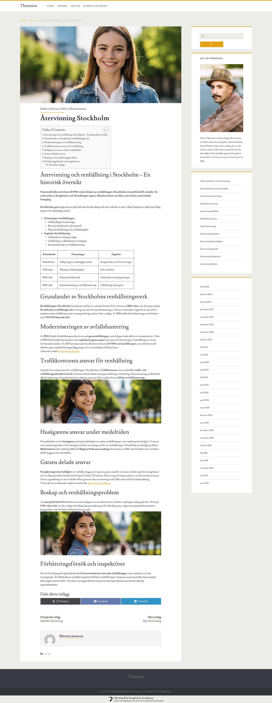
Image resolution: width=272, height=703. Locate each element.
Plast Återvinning (152, 621)
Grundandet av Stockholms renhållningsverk (66, 138)
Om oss (75, 6)
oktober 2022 (206, 339)
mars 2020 (205, 407)
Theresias (28, 5)
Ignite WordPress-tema (119, 691)
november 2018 (206, 438)
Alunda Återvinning (209, 203)
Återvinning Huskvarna (210, 256)
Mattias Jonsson (78, 108)
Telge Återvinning (208, 226)
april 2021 (204, 370)
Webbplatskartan (95, 6)
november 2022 (207, 332)
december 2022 (207, 324)
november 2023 (207, 317)
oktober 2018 (205, 445)
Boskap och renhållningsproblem (60, 157)
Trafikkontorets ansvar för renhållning (63, 146)
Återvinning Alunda (68, 351)
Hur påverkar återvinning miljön (214, 188)
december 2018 (206, 430)
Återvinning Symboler (209, 234)
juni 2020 (204, 385)
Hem (23, 20)
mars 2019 (204, 423)
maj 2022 (204, 354)
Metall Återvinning (208, 219)
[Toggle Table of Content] (104, 130)
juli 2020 (204, 377)
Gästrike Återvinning (51, 621)
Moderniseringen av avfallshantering (62, 142)
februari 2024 (206, 294)
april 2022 (204, 362)
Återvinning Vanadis (209, 249)
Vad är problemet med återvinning (215, 181)
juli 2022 (204, 347)
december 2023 (206, 309)
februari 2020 (206, 415)
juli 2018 (203, 453)
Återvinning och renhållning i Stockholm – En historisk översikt (76, 134)
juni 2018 (204, 460)
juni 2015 (204, 475)
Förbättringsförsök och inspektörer (62, 161)
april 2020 (204, 400)
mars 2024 (205, 286)
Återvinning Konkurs (99, 483)
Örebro (63, 6)
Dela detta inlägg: (57, 164)
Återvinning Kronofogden (211, 241)
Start (51, 6)
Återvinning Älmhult (209, 211)
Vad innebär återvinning (210, 196)
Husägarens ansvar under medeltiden (62, 150)
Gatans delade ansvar (54, 153)
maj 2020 (204, 392)
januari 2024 (205, 302)
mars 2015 (204, 483)
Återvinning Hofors (208, 264)
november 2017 (206, 468)
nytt (34, 20)
